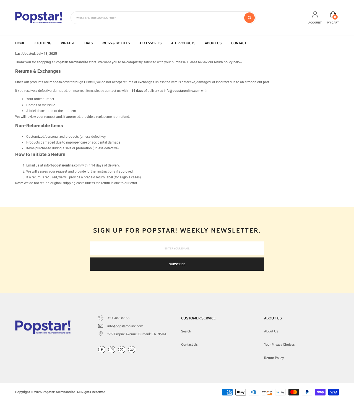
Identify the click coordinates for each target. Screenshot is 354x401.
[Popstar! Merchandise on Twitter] (121, 349)
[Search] (249, 17)
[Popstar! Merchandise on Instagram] (111, 349)
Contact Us (189, 344)
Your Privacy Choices (279, 344)
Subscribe (177, 264)
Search (186, 331)
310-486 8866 (118, 318)
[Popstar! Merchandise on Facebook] (101, 349)
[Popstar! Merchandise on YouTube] (131, 349)
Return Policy (274, 358)
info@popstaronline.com (125, 326)
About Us (271, 331)
